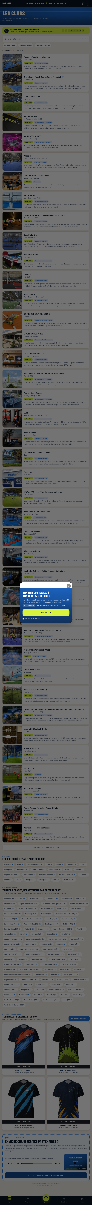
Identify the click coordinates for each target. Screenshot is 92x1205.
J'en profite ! (46, 612)
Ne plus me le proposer (33, 618)
